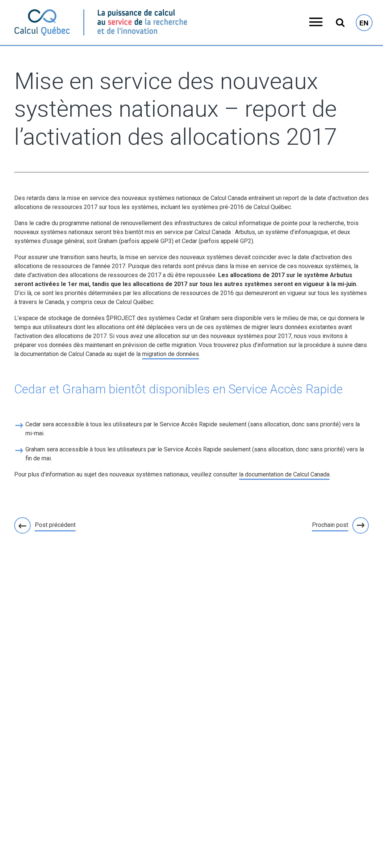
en (363, 23)
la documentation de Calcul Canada (284, 474)
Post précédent (55, 524)
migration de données (170, 354)
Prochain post (330, 524)
